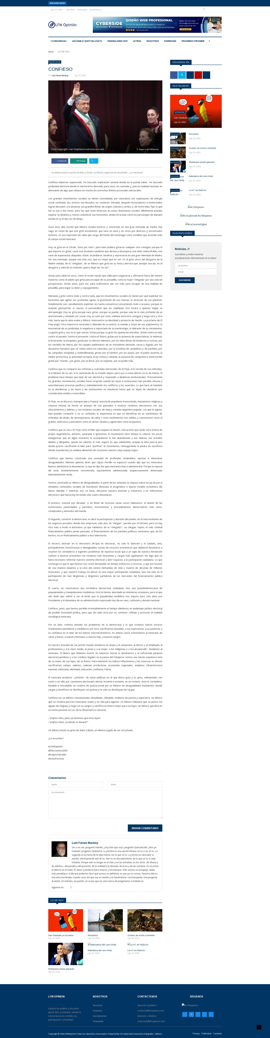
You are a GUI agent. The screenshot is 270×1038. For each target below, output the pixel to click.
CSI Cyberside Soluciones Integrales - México (141, 1033)
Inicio (51, 51)
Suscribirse (185, 280)
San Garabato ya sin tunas (60, 935)
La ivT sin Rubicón (136, 950)
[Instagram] (204, 1014)
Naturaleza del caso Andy (100, 950)
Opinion (179, 112)
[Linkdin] (218, 9)
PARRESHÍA (170, 40)
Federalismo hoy (118, 40)
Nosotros (70, 9)
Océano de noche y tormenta (141, 935)
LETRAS (137, 40)
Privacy (196, 1033)
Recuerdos (93, 935)
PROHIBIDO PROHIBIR (193, 40)
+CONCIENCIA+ (59, 40)
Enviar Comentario (145, 828)
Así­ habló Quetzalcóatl (87, 40)
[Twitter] (204, 9)
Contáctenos (96, 9)
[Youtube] (214, 9)
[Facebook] (199, 9)
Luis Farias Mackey (60, 75)
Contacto (217, 1033)
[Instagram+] (209, 9)
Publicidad (82, 9)
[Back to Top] (259, 1027)
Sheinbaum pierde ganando (61, 969)
